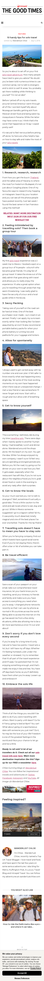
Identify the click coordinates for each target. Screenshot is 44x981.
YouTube (32, 778)
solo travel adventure (12, 75)
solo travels (12, 143)
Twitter (31, 775)
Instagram (18, 778)
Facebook (7, 778)
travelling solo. (17, 438)
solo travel (14, 261)
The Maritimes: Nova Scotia (18, 828)
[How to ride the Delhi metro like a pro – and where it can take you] (22, 908)
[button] (4, 913)
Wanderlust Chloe (20, 41)
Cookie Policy (36, 968)
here (34, 763)
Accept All (22, 973)
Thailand (34, 177)
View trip (34, 834)
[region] (22, 965)
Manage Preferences (22, 978)
